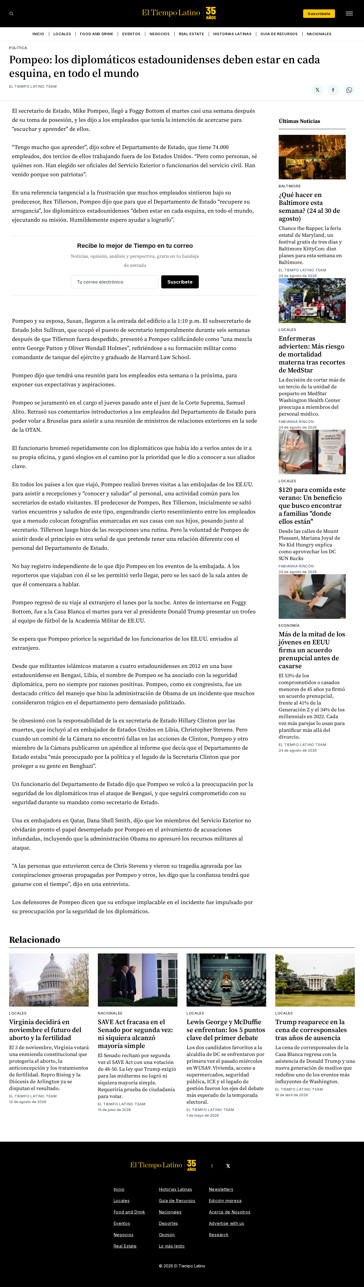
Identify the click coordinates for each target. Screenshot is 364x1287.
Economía (289, 625)
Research (219, 1234)
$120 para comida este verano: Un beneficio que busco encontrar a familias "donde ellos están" (312, 505)
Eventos (131, 34)
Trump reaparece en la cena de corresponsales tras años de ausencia (311, 1029)
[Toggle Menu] (349, 14)
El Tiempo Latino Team (33, 86)
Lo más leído (172, 1246)
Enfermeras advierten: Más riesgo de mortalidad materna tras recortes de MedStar (312, 354)
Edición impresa (225, 1200)
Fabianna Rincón (296, 422)
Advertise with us (226, 1223)
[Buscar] (11, 13)
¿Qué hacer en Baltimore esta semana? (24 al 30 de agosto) (309, 206)
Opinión (167, 1234)
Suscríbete (319, 13)
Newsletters (221, 1189)
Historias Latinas (232, 34)
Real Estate (191, 34)
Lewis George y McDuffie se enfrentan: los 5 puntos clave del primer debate (226, 1029)
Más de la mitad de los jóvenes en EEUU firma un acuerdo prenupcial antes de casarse (312, 649)
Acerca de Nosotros (230, 1212)
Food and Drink (96, 34)
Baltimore (290, 186)
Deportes (168, 1223)
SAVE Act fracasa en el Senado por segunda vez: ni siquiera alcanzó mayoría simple (135, 1033)
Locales (62, 34)
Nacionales (319, 34)
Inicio (38, 34)
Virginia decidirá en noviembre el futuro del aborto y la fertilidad (45, 1029)
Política (18, 48)
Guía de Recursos (278, 34)
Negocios (160, 34)
